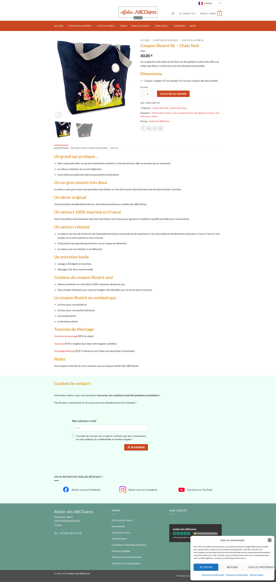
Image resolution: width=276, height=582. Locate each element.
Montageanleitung (64, 350)
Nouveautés (118, 526)
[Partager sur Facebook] (143, 128)
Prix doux (161, 25)
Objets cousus (140, 25)
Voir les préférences (259, 567)
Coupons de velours (165, 40)
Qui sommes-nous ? (122, 520)
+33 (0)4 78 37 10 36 (70, 533)
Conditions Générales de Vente (129, 544)
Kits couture (105, 25)
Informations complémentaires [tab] (89, 148)
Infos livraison (119, 538)
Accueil (59, 25)
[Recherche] (173, 14)
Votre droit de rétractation (126, 563)
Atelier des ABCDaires (159, 121)
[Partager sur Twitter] (149, 128)
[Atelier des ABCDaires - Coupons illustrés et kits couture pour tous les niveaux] (138, 13)
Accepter (206, 567)
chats (174, 113)
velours (154, 116)
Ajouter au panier (173, 93)
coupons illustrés (185, 113)
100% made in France (161, 113)
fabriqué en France (206, 113)
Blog (193, 25)
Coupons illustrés (79, 25)
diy (195, 113)
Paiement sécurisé (185, 575)
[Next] (130, 78)
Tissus (123, 25)
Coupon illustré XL (192, 40)
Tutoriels (180, 25)
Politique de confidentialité (213, 575)
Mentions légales (256, 575)
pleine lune (145, 116)
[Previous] (60, 78)
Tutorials (59, 343)
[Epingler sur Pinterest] (160, 128)
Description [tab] (61, 148)
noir (217, 113)
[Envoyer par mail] (154, 128)
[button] (269, 540)
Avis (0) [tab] (114, 148)
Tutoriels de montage (65, 336)
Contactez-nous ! (121, 532)
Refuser (232, 567)
